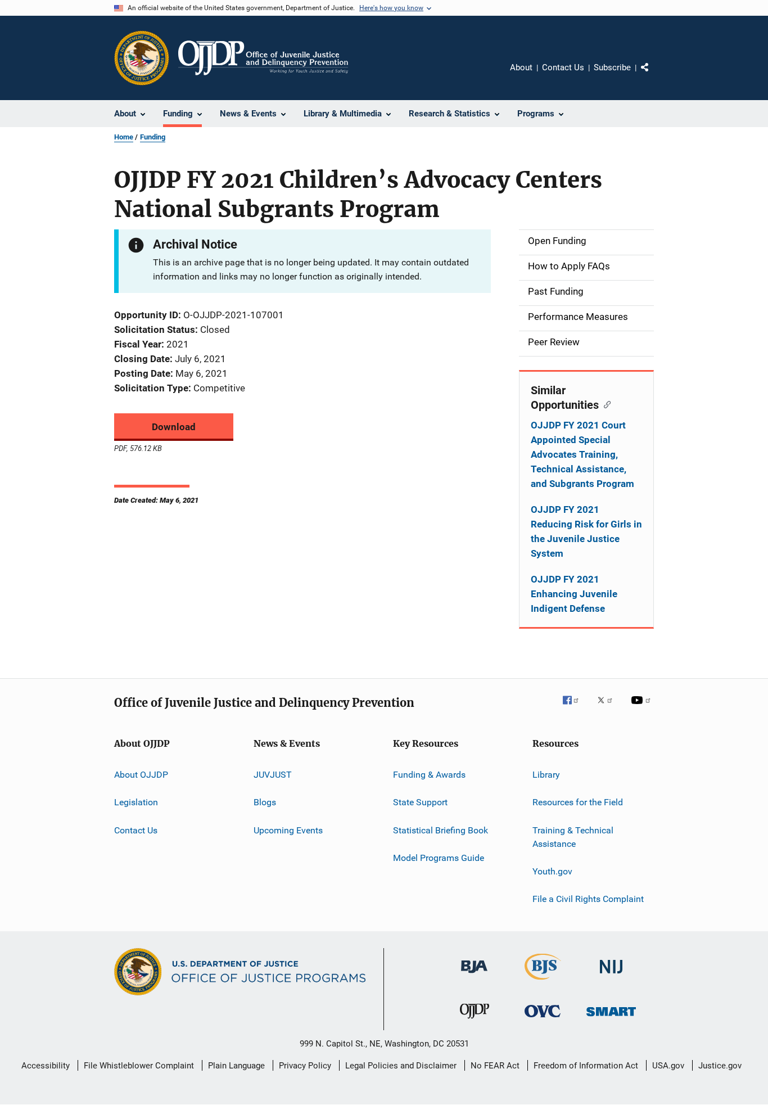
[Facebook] (575, 708)
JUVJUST (273, 774)
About (521, 67)
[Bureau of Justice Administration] (474, 975)
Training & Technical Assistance (572, 837)
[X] (609, 708)
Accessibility (45, 1066)
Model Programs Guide (438, 858)
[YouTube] (642, 708)
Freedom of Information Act (586, 1066)
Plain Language (236, 1066)
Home (123, 137)
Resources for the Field (577, 802)
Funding (152, 137)
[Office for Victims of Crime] (543, 1019)
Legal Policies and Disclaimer (401, 1066)
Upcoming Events (288, 830)
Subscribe (612, 67)
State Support (420, 802)
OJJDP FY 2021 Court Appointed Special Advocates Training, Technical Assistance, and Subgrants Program (582, 454)
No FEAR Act (495, 1066)
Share (654, 75)
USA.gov (668, 1066)
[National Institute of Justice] (611, 975)
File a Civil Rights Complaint (588, 899)
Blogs (265, 802)
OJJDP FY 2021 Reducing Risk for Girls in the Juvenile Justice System (586, 531)
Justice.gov (720, 1066)
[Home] (263, 58)
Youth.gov (552, 871)
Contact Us (563, 67)
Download (174, 426)
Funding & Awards (429, 774)
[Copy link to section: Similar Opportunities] (605, 403)
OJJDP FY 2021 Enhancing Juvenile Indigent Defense (574, 594)
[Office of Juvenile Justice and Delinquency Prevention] (474, 1020)
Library (546, 774)
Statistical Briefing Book (440, 830)
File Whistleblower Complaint (139, 1066)
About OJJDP (141, 774)
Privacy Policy (305, 1066)
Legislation (136, 802)
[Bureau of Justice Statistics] (543, 982)
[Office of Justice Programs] (141, 57)
